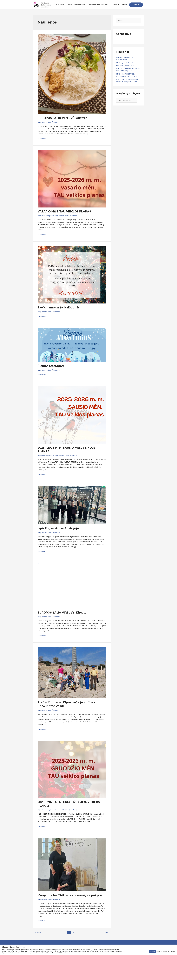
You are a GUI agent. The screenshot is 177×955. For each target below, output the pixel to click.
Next (108, 932)
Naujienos (41, 122)
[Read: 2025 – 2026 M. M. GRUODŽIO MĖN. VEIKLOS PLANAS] (72, 769)
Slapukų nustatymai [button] (169, 951)
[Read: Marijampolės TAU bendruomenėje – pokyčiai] (72, 864)
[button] (136, 4)
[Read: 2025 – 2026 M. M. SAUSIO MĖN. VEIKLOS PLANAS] (72, 415)
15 (81, 932)
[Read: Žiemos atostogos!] (72, 345)
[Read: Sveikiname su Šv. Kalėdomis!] (72, 275)
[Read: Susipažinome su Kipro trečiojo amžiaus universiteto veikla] (72, 673)
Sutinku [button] (152, 951)
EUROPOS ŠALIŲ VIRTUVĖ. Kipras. (62, 612)
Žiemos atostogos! (51, 366)
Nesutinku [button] (159, 951)
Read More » (42, 138)
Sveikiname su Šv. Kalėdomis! (59, 307)
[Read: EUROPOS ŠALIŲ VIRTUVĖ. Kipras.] (72, 585)
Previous (37, 932)
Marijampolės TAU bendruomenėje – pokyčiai (70, 895)
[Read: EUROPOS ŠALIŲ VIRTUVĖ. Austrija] (72, 74)
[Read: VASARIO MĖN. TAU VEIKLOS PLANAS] (72, 179)
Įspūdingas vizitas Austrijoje (58, 528)
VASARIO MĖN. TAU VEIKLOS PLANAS (64, 211)
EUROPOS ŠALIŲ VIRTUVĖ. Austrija (62, 118)
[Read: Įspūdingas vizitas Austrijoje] (72, 505)
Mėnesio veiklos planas (46, 216)
